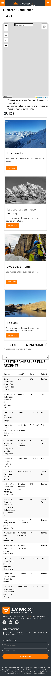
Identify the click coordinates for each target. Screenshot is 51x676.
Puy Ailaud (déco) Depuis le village (8, 416)
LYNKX (28, 616)
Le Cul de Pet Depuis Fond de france (8, 462)
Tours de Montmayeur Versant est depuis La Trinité (9, 591)
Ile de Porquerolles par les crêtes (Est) (9, 524)
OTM (46, 97)
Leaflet (39, 97)
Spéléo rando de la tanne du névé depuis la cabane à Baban (9, 401)
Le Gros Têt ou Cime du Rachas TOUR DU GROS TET (8, 489)
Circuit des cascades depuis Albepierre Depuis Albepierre (8, 447)
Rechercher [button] (12, 225)
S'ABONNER (25, 656)
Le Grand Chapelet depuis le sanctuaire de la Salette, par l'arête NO (9, 507)
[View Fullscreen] (6, 35)
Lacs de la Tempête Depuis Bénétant (8, 475)
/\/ (6, 40)
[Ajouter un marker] (6, 46)
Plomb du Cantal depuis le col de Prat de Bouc (9, 430)
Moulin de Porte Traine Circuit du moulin (9, 577)
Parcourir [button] (11, 168)
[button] (6, 25)
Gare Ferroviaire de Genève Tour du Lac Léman (8, 384)
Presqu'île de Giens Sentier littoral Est (9, 536)
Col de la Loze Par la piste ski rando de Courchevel (8, 563)
